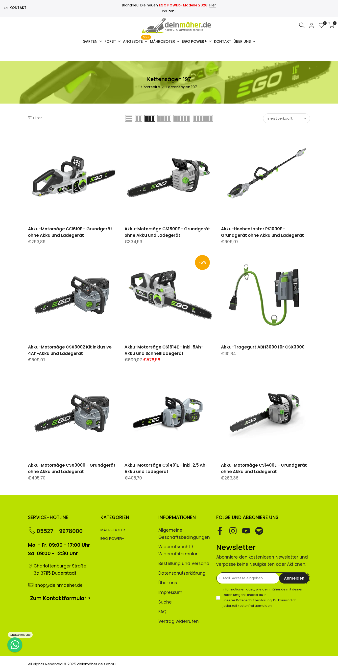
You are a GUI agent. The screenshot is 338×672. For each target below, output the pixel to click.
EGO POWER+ (112, 538)
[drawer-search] (302, 25)
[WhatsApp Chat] (14, 644)
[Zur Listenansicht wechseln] (128, 118)
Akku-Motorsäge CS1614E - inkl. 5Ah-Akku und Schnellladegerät (163, 350)
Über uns (167, 583)
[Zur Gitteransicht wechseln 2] (138, 118)
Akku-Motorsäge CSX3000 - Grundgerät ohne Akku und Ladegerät (72, 468)
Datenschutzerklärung (182, 573)
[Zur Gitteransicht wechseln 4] (164, 118)
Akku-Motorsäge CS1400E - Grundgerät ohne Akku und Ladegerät (264, 468)
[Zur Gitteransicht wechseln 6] (203, 118)
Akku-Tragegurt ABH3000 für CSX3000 (263, 347)
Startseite (150, 86)
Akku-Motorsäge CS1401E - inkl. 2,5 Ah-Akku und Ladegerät (166, 468)
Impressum (170, 592)
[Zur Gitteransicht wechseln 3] (150, 118)
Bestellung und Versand (183, 563)
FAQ (162, 612)
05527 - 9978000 (60, 531)
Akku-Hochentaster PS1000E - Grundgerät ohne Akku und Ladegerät (262, 232)
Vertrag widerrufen (178, 621)
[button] (30, 138)
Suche (165, 602)
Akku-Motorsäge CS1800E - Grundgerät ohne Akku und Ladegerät (167, 232)
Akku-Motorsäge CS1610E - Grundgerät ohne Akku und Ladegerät (70, 232)
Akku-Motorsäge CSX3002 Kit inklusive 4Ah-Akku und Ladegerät (70, 350)
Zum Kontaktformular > (60, 598)
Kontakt (18, 7)
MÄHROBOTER (112, 529)
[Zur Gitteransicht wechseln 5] (181, 118)
